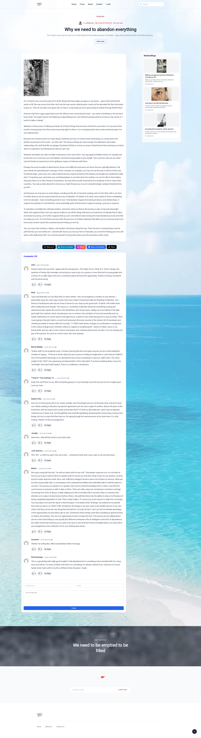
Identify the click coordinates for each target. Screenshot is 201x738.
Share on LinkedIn (67, 247)
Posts (82, 4)
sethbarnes (90, 23)
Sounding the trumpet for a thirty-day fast (159, 129)
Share (82, 247)
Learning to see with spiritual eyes (156, 103)
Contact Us (60, 727)
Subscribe (100, 41)
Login (108, 4)
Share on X (50, 247)
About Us (48, 727)
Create (74, 608)
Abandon (100, 16)
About (90, 4)
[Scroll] (194, 731)
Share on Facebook (97, 247)
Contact (99, 4)
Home (74, 4)
